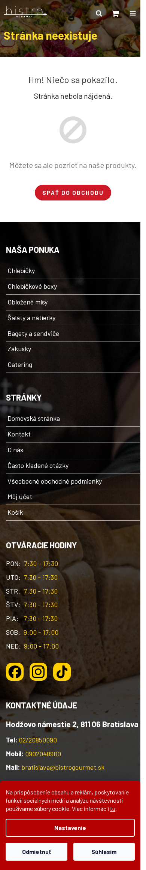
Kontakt (19, 434)
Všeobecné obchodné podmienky (54, 481)
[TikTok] (62, 672)
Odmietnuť (36, 851)
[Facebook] (15, 672)
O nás (15, 449)
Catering (19, 364)
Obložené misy (27, 302)
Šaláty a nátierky (31, 317)
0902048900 (43, 754)
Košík (15, 512)
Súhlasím (103, 851)
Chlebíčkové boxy (32, 286)
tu (112, 808)
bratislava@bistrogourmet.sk (62, 767)
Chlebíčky (21, 270)
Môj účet (19, 496)
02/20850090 (38, 740)
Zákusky (19, 348)
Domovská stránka (33, 418)
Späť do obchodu (73, 192)
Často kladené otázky (38, 465)
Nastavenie (70, 827)
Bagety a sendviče (33, 333)
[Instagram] (38, 672)
